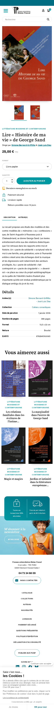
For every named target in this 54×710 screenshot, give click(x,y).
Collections (27, 598)
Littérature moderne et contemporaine (13, 405)
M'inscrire (13, 539)
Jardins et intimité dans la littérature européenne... (40, 482)
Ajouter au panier (34, 180)
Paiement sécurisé (27, 624)
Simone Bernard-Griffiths (39, 298)
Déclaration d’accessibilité (27, 642)
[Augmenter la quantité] (12, 179)
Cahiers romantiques (41, 307)
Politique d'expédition (27, 636)
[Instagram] (24, 667)
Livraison (27, 619)
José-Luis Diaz (44, 301)
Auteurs (27, 604)
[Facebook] (31, 667)
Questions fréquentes (27, 630)
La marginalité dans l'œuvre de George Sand (40, 415)
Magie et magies (13, 479)
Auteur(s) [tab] (23, 217)
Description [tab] (9, 217)
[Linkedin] (18, 667)
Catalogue (27, 593)
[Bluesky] (36, 667)
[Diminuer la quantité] (12, 182)
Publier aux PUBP (27, 653)
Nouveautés (27, 610)
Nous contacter (28, 580)
